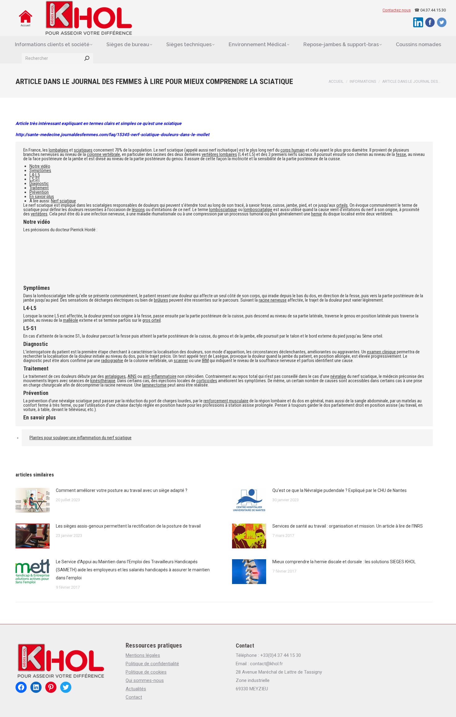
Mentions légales (143, 655)
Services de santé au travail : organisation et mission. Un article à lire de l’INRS (347, 526)
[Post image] (33, 500)
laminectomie (154, 385)
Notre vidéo (39, 166)
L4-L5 (34, 175)
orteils (342, 205)
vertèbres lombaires (219, 154)
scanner (181, 360)
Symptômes (40, 170)
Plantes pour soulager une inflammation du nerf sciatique (80, 437)
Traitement (39, 188)
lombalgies (58, 150)
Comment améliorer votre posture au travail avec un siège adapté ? (121, 490)
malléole (70, 320)
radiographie (112, 360)
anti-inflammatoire (160, 376)
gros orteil (151, 320)
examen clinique (381, 352)
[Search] (86, 58)
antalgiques (115, 376)
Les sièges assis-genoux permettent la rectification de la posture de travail (128, 526)
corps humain (292, 150)
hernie (316, 214)
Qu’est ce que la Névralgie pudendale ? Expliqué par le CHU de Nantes (339, 490)
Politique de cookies (146, 672)
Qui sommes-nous (145, 680)
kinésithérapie (102, 380)
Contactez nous (396, 10)
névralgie (338, 376)
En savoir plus (41, 196)
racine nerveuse (273, 300)
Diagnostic (39, 183)
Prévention (39, 192)
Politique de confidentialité (152, 663)
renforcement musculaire (225, 401)
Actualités (136, 689)
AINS (131, 376)
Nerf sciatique (63, 201)
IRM (205, 360)
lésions (138, 209)
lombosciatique (223, 209)
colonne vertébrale (103, 154)
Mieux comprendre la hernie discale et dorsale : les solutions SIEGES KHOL (344, 561)
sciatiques (83, 150)
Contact (134, 697)
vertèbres (39, 214)
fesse (401, 154)
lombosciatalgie (258, 209)
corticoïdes (206, 380)
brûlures (161, 300)
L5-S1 (34, 179)
